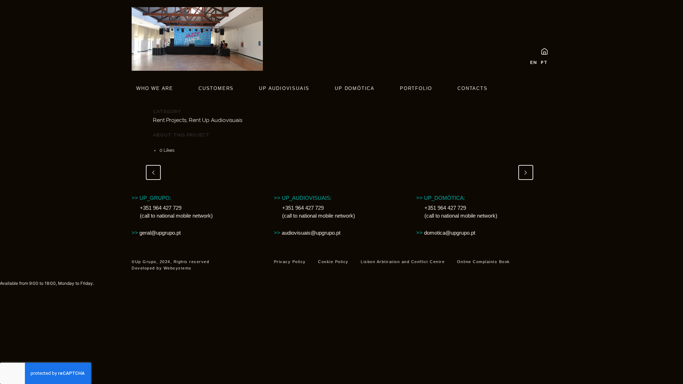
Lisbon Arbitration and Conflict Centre (403, 262)
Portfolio (416, 88)
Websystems (178, 268)
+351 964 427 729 (160, 208)
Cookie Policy (333, 262)
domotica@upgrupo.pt (449, 233)
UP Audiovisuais (284, 88)
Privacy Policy (290, 262)
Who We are (154, 88)
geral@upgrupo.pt (156, 233)
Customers (216, 88)
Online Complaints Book (483, 262)
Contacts (472, 88)
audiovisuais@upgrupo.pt (307, 233)
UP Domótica (355, 88)
